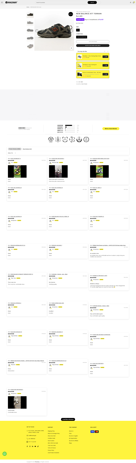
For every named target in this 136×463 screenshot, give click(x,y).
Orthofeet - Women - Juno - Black (59, 274)
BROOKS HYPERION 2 (16, 303)
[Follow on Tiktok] (38, 446)
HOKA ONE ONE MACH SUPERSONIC (101, 334)
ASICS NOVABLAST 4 (16, 158)
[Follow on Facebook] (27, 446)
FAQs (70, 433)
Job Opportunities (73, 438)
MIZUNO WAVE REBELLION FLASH (101, 158)
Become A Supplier (73, 436)
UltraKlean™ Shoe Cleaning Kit (90, 64)
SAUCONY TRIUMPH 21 (98, 216)
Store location (51, 440)
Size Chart (80, 23)
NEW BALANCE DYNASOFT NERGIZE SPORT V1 (22, 274)
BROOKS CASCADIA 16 (57, 332)
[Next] (71, 30)
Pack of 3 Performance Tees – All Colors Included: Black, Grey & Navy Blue (92, 72)
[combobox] (61, 2)
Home (28, 7)
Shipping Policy (51, 431)
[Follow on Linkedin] (32, 446)
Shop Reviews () (27, 149)
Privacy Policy (51, 450)
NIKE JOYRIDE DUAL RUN (58, 303)
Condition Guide (51, 438)
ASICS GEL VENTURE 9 (98, 363)
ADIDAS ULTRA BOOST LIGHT (100, 275)
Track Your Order (52, 445)
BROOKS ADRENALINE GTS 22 (18, 245)
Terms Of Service (52, 448)
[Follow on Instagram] (30, 446)
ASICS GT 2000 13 (97, 187)
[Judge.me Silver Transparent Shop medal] (72, 139)
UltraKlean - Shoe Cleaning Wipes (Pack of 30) (92, 56)
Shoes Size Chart (52, 436)
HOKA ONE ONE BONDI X (58, 158)
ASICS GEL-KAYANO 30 (16, 187)
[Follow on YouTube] (35, 446)
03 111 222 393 (32, 441)
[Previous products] (104, 51)
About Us (71, 431)
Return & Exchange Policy (54, 433)
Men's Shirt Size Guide (53, 443)
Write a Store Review (111, 128)
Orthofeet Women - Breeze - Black (101, 305)
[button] (60, 125)
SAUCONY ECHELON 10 (16, 332)
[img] (25, 128)
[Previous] (36, 30)
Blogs (70, 443)
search (92, 2)
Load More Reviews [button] (68, 419)
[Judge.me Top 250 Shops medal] (79, 139)
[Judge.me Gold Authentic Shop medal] (65, 139)
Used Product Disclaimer (53, 452)
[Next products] (107, 51)
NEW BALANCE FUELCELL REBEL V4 (60, 216)
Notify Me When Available (92, 45)
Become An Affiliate (73, 440)
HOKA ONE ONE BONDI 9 (17, 389)
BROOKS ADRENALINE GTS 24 (59, 360)
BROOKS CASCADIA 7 (57, 245)
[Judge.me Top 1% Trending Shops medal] (86, 139)
